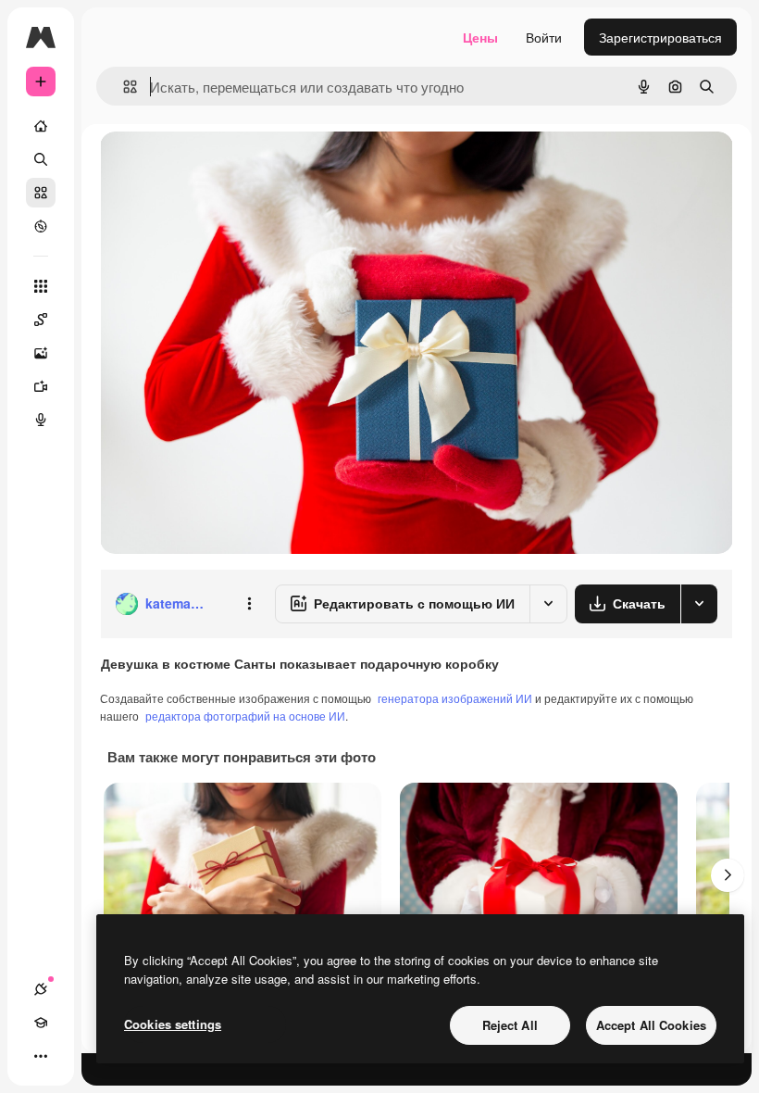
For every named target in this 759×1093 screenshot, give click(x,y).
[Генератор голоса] (41, 419)
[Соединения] (41, 989)
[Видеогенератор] (41, 386)
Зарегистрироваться (660, 37)
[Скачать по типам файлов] (698, 603)
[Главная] (41, 126)
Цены (480, 37)
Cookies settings (172, 1024)
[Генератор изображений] (41, 353)
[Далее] (727, 875)
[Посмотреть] (41, 226)
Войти (544, 37)
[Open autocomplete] (122, 87)
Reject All (510, 1025)
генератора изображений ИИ (455, 698)
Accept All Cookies (651, 1025)
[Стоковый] (41, 192)
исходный (224, 166)
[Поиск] (41, 159)
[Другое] (41, 1056)
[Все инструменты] (41, 286)
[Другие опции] (249, 603)
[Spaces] (41, 319)
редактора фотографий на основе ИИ (245, 715)
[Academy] (41, 1022)
